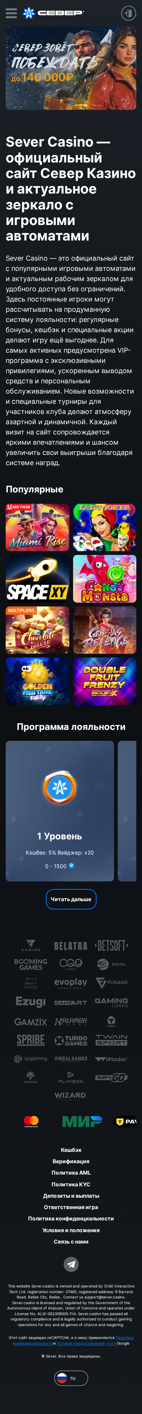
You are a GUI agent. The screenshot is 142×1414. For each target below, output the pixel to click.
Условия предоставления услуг (87, 1343)
